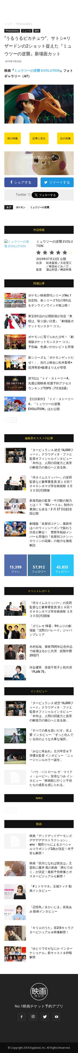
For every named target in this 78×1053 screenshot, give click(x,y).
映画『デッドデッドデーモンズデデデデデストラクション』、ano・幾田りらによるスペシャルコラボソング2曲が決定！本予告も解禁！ (51, 844)
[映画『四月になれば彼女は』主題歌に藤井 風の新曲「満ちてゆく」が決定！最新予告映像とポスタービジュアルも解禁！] (15, 868)
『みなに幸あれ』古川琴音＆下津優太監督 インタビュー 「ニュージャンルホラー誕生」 (51, 755)
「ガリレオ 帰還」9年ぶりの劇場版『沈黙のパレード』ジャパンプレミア (50, 630)
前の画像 (12, 138)
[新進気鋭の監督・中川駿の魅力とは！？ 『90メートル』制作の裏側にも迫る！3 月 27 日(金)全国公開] (15, 505)
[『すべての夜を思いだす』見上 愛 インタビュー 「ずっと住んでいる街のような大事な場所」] (15, 735)
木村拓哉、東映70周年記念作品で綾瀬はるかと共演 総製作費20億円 (50, 651)
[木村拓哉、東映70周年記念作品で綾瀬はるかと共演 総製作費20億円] (15, 652)
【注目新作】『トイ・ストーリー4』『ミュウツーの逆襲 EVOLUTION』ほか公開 (51, 404)
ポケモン (20, 207)
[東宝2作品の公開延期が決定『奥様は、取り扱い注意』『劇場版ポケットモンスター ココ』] (15, 321)
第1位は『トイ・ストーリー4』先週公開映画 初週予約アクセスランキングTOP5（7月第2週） (49, 383)
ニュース (26, 30)
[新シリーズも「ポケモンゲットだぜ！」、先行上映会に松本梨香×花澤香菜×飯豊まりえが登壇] (15, 362)
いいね (15, 556)
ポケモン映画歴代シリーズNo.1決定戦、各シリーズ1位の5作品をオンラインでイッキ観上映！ (49, 300)
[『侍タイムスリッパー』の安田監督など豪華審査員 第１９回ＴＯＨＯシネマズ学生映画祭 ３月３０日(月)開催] (15, 482)
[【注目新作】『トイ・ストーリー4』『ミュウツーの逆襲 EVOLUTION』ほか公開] (15, 404)
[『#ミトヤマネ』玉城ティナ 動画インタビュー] (15, 891)
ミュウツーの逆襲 (39, 207)
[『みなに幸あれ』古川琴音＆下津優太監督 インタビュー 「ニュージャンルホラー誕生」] (15, 756)
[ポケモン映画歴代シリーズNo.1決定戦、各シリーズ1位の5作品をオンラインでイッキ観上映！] (15, 300)
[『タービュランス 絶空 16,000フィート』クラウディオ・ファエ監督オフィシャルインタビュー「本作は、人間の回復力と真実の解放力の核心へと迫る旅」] (15, 455)
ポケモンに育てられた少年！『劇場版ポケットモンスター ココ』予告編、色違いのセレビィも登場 (51, 341)
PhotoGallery (24, 24)
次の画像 (65, 138)
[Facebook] (21, 1017)
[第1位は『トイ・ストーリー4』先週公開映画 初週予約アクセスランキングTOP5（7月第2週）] (15, 383)
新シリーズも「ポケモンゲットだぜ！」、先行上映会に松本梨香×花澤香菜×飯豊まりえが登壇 (51, 362)
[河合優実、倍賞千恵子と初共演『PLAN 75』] (15, 672)
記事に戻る (39, 138)
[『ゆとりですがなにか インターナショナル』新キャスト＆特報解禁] (15, 953)
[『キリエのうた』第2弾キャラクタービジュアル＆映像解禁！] (15, 933)
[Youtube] (56, 1017)
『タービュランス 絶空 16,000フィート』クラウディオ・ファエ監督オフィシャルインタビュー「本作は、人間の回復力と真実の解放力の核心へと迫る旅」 (51, 458)
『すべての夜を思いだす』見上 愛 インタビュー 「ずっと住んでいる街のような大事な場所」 (51, 735)
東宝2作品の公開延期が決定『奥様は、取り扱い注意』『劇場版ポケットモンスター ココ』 (51, 321)
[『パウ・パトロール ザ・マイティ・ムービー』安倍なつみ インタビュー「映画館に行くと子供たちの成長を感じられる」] (15, 777)
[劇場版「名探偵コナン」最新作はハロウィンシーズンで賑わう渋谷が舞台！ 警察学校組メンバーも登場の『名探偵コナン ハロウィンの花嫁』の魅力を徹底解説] (15, 529)
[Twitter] (45, 1017)
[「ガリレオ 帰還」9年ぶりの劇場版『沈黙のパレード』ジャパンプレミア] (15, 631)
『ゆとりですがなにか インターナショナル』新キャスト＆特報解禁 (51, 953)
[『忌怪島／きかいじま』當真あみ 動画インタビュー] (15, 912)
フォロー (39, 556)
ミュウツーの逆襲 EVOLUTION (37, 70)
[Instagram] (33, 1017)
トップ (8, 24)
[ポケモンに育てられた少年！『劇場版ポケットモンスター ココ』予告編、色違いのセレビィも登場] (15, 341)
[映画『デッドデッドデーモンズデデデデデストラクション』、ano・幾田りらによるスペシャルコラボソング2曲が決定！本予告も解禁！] (15, 841)
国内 (37, 30)
